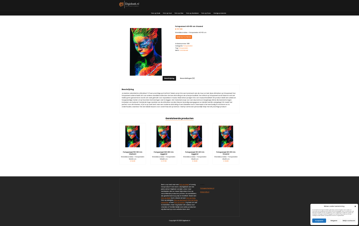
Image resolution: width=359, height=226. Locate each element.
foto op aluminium (180, 200)
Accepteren (319, 221)
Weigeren (333, 221)
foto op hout (190, 198)
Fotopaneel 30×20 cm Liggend (194, 153)
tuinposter (165, 202)
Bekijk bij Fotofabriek (184, 37)
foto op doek (184, 184)
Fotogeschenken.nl (207, 188)
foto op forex (192, 200)
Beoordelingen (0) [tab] (187, 78)
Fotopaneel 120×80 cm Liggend (164, 153)
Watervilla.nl (204, 192)
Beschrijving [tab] (169, 78)
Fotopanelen (188, 46)
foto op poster (179, 202)
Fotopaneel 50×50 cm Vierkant (132, 153)
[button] (355, 206)
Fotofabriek (184, 50)
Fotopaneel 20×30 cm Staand (226, 153)
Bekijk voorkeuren (349, 221)
